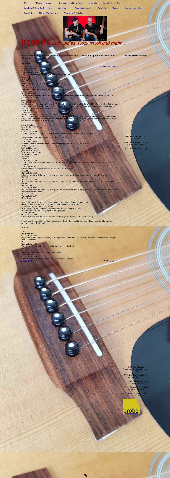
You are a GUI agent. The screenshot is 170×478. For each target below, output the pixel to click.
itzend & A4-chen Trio (111, 3)
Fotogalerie (28, 13)
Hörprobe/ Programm (43, 3)
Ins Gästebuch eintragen (108, 66)
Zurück (24, 261)
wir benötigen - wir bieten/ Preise (70, 3)
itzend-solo (93, 3)
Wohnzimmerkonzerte (83, 8)
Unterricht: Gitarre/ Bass (134, 8)
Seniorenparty (63, 8)
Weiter (30, 261)
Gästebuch (102, 8)
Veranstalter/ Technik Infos (74, 13)
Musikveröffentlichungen (48, 13)
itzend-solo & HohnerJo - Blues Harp (38, 8)
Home (26, 3)
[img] (85, 26)
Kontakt (115, 8)
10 (113, 261)
